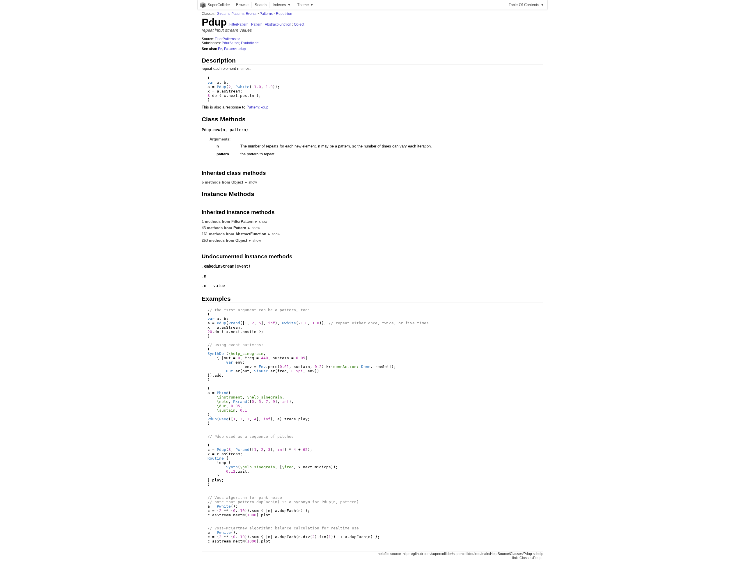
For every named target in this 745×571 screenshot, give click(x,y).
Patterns (266, 14)
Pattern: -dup (235, 49)
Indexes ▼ (282, 5)
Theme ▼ (305, 5)
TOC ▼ (526, 5)
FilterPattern (239, 24)
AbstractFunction (278, 24)
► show (250, 182)
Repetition (284, 14)
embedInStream (219, 266)
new (216, 129)
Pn (220, 49)
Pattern (256, 24)
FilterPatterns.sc (227, 39)
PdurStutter (230, 43)
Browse (242, 5)
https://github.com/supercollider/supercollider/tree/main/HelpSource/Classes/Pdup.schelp (473, 554)
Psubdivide (250, 43)
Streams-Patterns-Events (236, 14)
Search (261, 5)
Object (299, 24)
